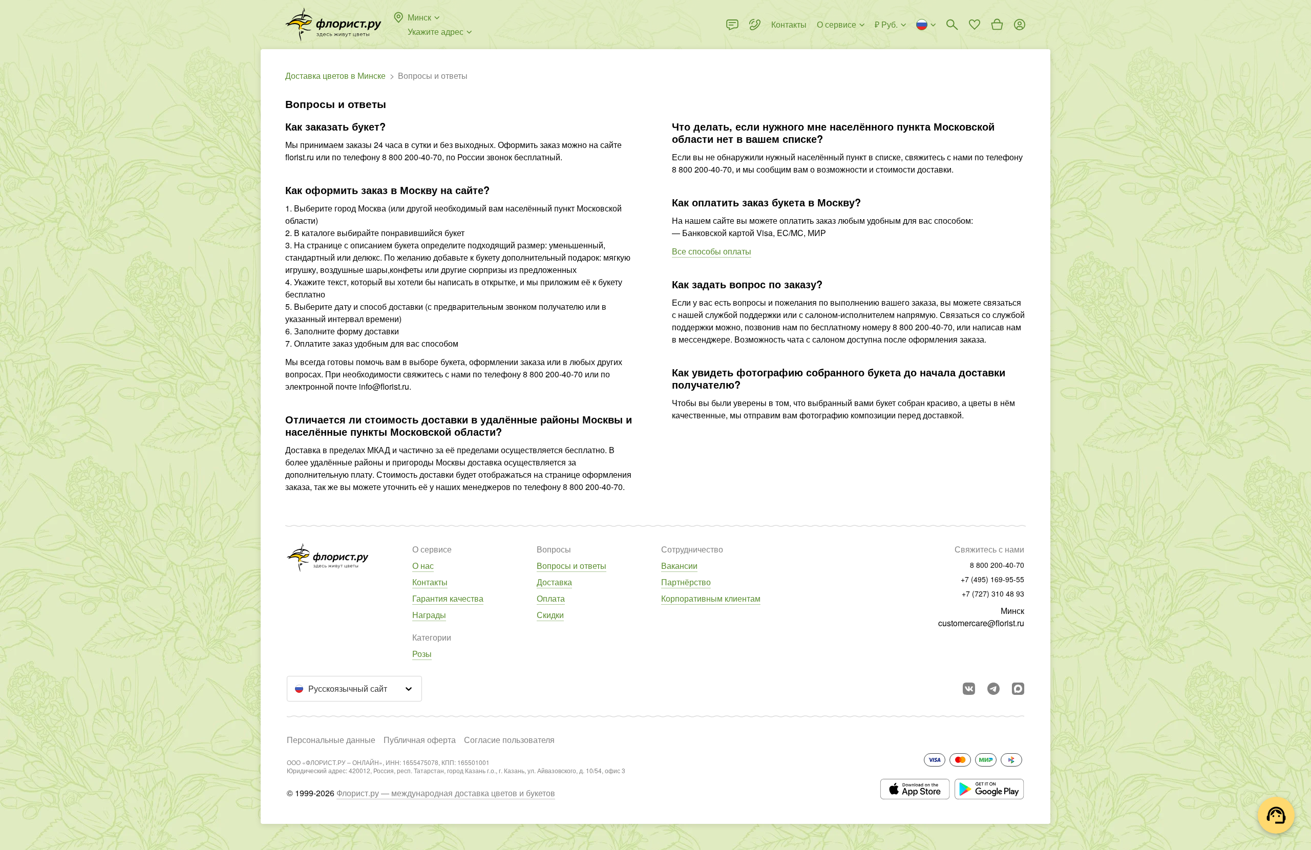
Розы (422, 654)
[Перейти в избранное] (974, 24)
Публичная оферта (420, 740)
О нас (423, 565)
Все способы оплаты (711, 251)
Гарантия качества (447, 598)
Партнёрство (686, 582)
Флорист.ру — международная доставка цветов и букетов (445, 793)
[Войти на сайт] (1019, 24)
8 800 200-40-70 (412, 157)
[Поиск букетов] (952, 24)
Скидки (550, 615)
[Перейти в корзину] (997, 24)
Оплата (551, 598)
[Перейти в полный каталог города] (333, 25)
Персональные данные (331, 740)
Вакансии (679, 565)
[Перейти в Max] (1018, 688)
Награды (429, 615)
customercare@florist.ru (981, 623)
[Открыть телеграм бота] (993, 688)
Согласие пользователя (509, 740)
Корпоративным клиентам (710, 598)
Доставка (554, 582)
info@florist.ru (384, 386)
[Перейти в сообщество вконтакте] (969, 688)
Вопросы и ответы (571, 565)
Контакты (430, 582)
